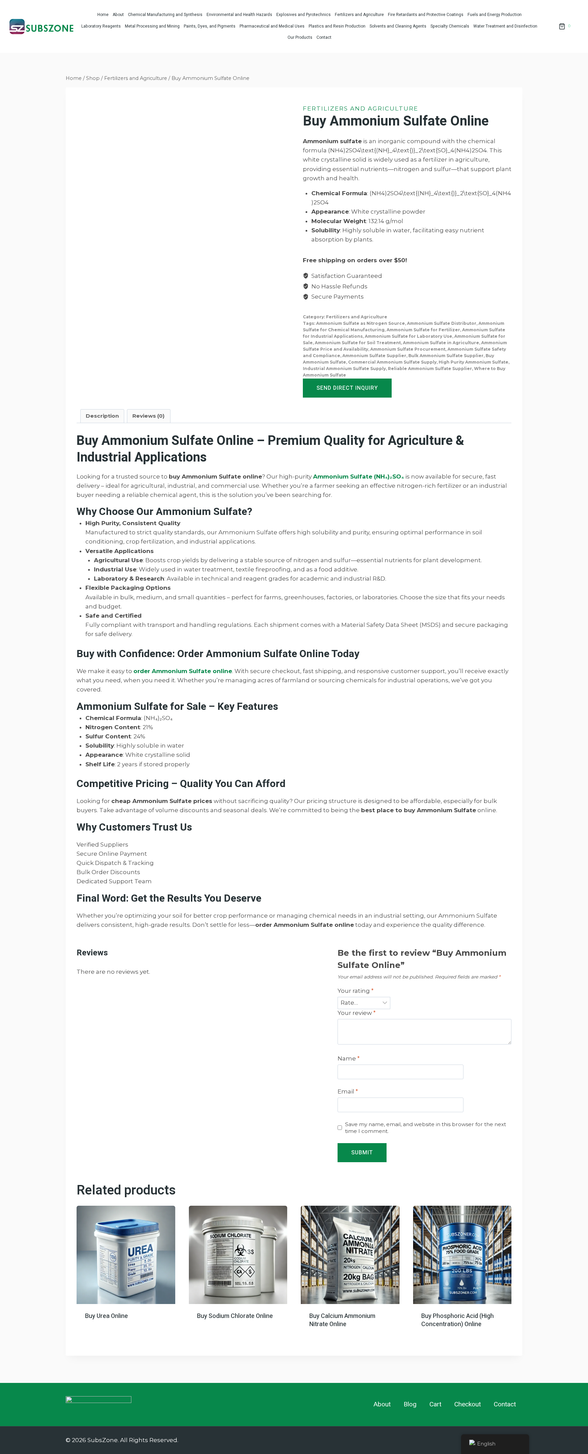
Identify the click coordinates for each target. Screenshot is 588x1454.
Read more (99, 1328)
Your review (357, 1012)
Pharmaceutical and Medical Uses (272, 26)
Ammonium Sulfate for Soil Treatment (358, 342)
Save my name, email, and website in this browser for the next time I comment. (425, 1127)
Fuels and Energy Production (495, 15)
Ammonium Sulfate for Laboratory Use (408, 336)
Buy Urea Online (106, 1316)
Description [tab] (102, 416)
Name (349, 1058)
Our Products (300, 37)
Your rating (356, 990)
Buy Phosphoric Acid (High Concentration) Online (457, 1319)
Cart (435, 1404)
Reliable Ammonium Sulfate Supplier (430, 368)
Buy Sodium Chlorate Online (235, 1316)
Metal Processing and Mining (152, 26)
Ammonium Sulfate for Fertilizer (423, 329)
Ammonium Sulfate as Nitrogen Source (360, 323)
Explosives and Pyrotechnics (303, 15)
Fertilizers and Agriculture (359, 15)
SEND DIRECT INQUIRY (347, 388)
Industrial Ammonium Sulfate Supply (344, 368)
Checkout (467, 1404)
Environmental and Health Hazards (239, 15)
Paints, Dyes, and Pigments (209, 26)
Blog (410, 1404)
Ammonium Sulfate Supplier (374, 355)
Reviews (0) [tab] (148, 416)
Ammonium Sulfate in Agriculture (441, 342)
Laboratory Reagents (101, 26)
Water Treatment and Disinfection (505, 26)
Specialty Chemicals (449, 26)
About (118, 15)
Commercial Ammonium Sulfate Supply (392, 362)
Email (348, 1091)
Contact (323, 37)
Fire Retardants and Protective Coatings (425, 15)
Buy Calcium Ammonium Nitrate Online (342, 1319)
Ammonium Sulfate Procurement (407, 349)
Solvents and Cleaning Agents (398, 26)
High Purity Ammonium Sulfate (473, 362)
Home (103, 15)
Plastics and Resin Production (337, 26)
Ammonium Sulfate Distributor (441, 323)
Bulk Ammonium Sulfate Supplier (446, 355)
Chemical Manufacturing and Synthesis (165, 15)
